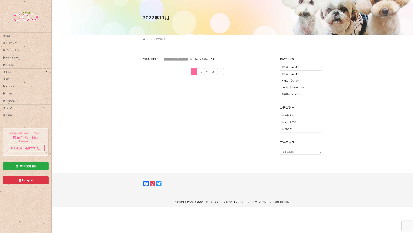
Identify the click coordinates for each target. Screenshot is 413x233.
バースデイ (11, 108)
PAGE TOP (400, 223)
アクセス (10, 86)
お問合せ (10, 115)
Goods (8, 72)
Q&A (7, 79)
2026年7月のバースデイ (293, 87)
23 (213, 72)
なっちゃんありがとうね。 (203, 59)
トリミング (11, 43)
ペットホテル (12, 50)
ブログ (8, 93)
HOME (7, 36)
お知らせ (10, 101)
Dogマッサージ (12, 57)
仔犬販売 (10, 65)
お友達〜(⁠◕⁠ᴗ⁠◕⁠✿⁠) (290, 67)
